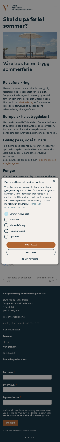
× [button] (54, 181)
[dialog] (29, 221)
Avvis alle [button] (31, 252)
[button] (30, 259)
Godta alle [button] (31, 244)
